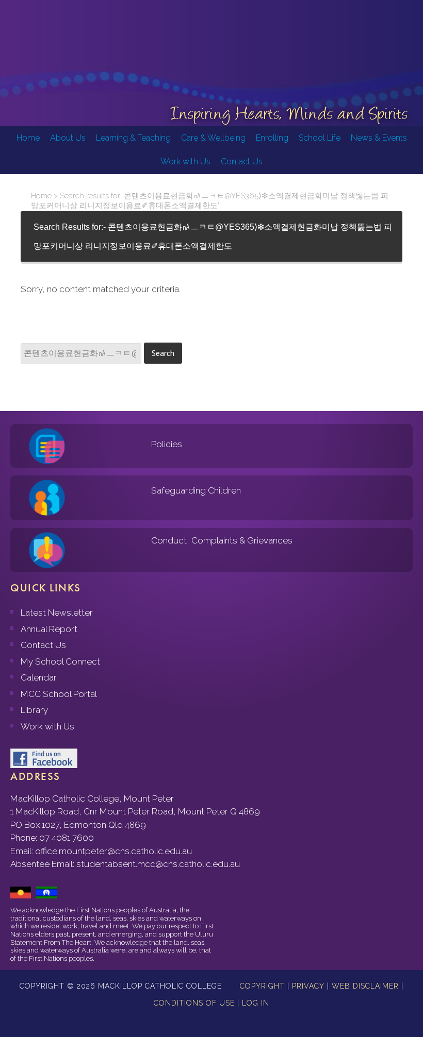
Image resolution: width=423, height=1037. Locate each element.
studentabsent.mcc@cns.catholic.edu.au (158, 864)
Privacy (308, 986)
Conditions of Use (194, 1003)
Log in (255, 1003)
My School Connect (60, 661)
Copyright (262, 986)
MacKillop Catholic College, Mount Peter (42, 46)
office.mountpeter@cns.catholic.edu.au (113, 851)
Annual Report (49, 629)
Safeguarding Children (196, 490)
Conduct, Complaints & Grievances (221, 540)
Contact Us (43, 645)
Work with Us (47, 726)
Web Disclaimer (365, 986)
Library (34, 710)
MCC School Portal (59, 694)
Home (41, 195)
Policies (166, 444)
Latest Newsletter (57, 612)
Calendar (39, 677)
